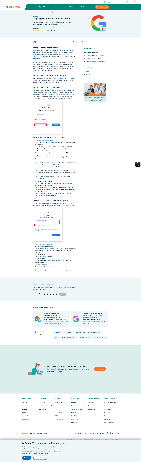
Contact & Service (118, 2)
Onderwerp (58, 12)
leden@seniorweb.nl (97, 433)
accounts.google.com (46, 140)
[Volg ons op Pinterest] (118, 433)
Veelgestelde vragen (93, 405)
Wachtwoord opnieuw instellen (92, 58)
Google (58, 332)
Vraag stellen (91, 402)
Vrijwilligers (107, 409)
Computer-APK (59, 412)
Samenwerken (108, 412)
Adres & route (91, 409)
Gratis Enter (74, 412)
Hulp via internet (59, 405)
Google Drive (37, 54)
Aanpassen (41, 458)
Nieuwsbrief (74, 419)
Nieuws (24, 412)
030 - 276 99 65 (81, 433)
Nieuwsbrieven (26, 416)
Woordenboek (90, 78)
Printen (88, 74)
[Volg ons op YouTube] (115, 433)
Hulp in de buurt (59, 419)
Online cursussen (43, 402)
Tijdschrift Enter (26, 419)
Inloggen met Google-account (92, 52)
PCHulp (57, 398)
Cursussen (42, 398)
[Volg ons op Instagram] (110, 433)
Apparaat (24, 402)
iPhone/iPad (81, 332)
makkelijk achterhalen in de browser (65, 78)
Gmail (69, 52)
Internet (66, 12)
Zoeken (134, 7)
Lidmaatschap (76, 398)
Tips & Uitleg (49, 12)
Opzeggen (74, 422)
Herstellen (69, 332)
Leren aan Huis (43, 409)
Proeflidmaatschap (76, 416)
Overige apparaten (101, 337)
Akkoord (26, 458)
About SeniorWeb (109, 422)
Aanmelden (100, 369)
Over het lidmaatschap (77, 402)
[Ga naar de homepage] (13, 7)
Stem (63, 294)
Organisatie (107, 405)
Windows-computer (70, 337)
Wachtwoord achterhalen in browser (94, 55)
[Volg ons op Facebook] (107, 433)
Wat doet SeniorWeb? (110, 402)
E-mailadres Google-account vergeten (94, 61)
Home (41, 12)
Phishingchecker (59, 416)
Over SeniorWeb (132, 2)
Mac (57, 337)
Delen (87, 71)
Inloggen (108, 2)
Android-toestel (95, 332)
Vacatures (107, 419)
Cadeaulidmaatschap (77, 409)
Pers (105, 416)
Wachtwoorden (86, 337)
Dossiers (24, 409)
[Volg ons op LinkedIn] (112, 433)
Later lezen (89, 67)
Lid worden (74, 405)
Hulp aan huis (58, 409)
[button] (44, 294)
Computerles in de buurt (45, 405)
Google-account (38, 56)
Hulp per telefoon (60, 402)
